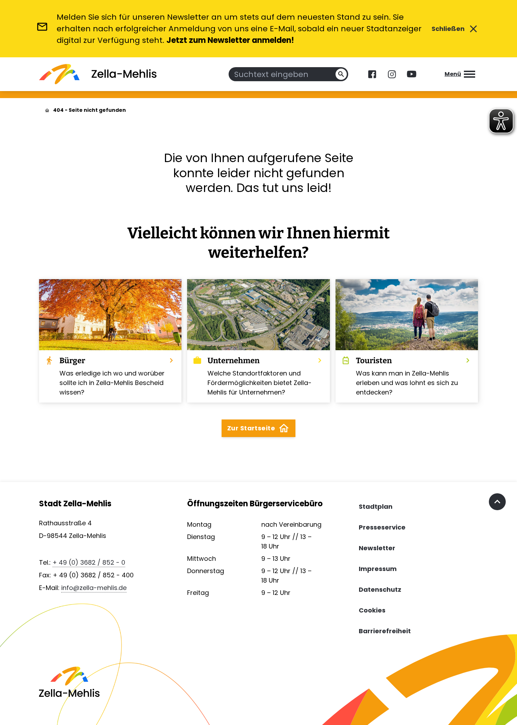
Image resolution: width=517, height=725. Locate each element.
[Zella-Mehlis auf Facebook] (372, 74)
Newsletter (377, 548)
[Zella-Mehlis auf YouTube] (411, 74)
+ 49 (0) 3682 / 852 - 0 (88, 562)
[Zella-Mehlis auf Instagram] (392, 74)
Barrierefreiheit (385, 631)
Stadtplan (375, 506)
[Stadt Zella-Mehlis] (98, 74)
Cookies (372, 610)
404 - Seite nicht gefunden (89, 110)
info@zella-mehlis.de (94, 587)
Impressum (378, 568)
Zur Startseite (258, 428)
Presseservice (382, 527)
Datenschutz (380, 589)
